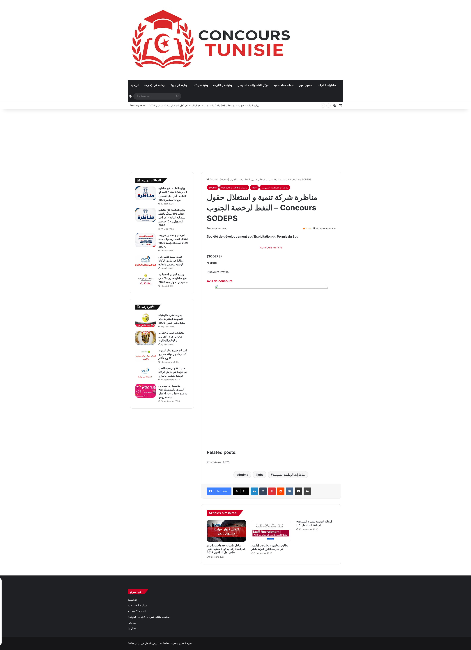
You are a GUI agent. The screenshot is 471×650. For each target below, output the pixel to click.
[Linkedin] (254, 491)
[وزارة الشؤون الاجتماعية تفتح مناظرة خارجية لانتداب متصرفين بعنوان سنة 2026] (145, 279)
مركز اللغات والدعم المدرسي (253, 85)
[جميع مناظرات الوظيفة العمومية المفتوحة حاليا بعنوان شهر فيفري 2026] (145, 320)
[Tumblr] (263, 491)
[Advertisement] (235, 139)
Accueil (213, 179)
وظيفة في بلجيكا (178, 85)
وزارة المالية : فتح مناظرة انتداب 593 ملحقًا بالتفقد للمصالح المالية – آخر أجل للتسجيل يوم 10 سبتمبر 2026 (204, 105)
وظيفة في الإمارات (154, 85)
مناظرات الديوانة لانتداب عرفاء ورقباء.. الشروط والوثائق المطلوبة (171, 336)
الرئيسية (134, 85)
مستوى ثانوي (306, 85)
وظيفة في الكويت (222, 85)
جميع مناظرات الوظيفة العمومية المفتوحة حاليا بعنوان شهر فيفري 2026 (171, 318)
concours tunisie (271, 247)
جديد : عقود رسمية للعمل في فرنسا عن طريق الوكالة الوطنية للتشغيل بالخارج (172, 371)
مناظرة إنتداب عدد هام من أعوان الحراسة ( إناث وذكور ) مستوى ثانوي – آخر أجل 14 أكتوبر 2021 (226, 549)
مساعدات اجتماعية (284, 85)
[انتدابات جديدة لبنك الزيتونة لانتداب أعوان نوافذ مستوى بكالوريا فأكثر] (145, 355)
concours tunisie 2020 (234, 187)
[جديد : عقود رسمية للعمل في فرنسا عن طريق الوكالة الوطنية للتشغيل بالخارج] (145, 373)
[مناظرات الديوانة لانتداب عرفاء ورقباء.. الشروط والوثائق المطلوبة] (145, 338)
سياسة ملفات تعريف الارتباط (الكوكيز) (149, 616)
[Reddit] (280, 491)
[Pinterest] (272, 491)
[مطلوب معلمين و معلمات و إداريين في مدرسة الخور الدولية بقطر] (271, 531)
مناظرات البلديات (327, 85)
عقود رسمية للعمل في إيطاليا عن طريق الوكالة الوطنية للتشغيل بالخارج (170, 260)
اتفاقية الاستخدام (137, 611)
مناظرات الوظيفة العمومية (274, 187)
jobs (254, 187)
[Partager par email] (298, 491)
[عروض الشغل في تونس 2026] (211, 39)
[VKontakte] (289, 491)
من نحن (132, 622)
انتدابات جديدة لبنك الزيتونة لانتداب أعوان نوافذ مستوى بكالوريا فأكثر (172, 354)
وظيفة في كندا (200, 85)
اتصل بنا (132, 628)
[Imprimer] (307, 491)
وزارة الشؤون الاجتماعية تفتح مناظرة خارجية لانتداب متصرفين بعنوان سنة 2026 (173, 278)
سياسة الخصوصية (137, 605)
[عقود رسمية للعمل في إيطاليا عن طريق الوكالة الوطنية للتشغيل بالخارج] (145, 262)
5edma (224, 179)
